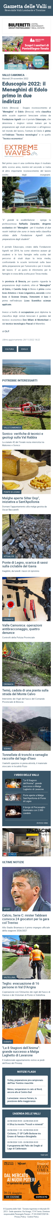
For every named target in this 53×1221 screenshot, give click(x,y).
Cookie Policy (33, 1216)
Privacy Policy (20, 1216)
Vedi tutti (44, 1155)
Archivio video (42, 823)
